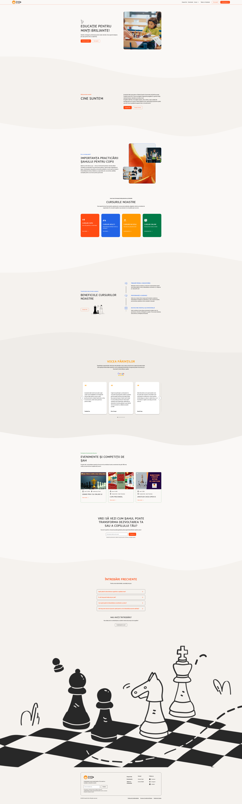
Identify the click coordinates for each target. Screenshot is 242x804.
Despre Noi (184, 2)
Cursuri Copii (140, 779)
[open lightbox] (142, 30)
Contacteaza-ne (225, 2)
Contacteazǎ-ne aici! (121, 625)
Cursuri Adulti (141, 781)
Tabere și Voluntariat (129, 782)
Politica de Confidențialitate (133, 798)
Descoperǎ (215, 2)
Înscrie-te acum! (85, 41)
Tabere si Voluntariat (205, 2)
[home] (16, 2)
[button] (196, 2)
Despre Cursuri (137, 107)
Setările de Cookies (157, 798)
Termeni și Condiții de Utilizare (146, 798)
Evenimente (190, 2)
